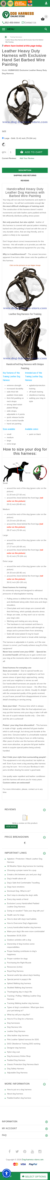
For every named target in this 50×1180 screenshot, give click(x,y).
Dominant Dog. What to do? (19, 891)
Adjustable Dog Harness (17, 1073)
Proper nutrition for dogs (17, 958)
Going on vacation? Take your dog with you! (25, 911)
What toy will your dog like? (18, 1014)
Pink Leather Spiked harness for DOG (23, 1039)
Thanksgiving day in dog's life (19, 992)
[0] (43, 20)
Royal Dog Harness (15, 971)
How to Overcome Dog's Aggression (22, 923)
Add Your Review (27, 158)
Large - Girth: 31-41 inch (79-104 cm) (20, 138)
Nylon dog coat (13, 1052)
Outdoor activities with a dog (19, 940)
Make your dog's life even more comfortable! (26, 931)
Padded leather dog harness (19, 1098)
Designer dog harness (16, 1048)
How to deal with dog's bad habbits (21, 919)
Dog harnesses (13, 1023)
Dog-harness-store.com (32, 1159)
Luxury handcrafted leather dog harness (24, 927)
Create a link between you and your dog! (24, 874)
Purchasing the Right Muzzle (19, 963)
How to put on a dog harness (19, 1089)
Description (25, 170)
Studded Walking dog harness (19, 987)
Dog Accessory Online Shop (19, 1056)
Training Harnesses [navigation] (16, 37)
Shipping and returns (25, 175)
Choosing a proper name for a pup (21, 870)
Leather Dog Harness (16, 1031)
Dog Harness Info (14, 1027)
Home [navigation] (5, 37)
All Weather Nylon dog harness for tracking (25, 866)
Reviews (25, 180)
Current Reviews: (9, 158)
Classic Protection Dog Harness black (23, 1064)
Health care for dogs (15, 915)
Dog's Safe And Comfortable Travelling (23, 883)
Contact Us (30, 22)
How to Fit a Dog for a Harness (20, 1019)
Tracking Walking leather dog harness (23, 1003)
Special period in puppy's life (19, 979)
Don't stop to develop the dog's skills (22, 895)
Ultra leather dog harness (18, 1035)
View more (11, 826)
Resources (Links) (14, 967)
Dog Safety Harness (15, 1068)
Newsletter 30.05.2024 (16, 936)
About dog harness (15, 1094)
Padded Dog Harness (16, 1060)
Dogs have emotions (15, 887)
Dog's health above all (16, 878)
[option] (25, 102)
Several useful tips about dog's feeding (23, 975)
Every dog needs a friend (17, 899)
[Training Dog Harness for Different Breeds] (25, 289)
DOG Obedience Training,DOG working (23, 1044)
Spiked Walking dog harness (19, 983)
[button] (45, 29)
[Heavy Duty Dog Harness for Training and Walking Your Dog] (25, 339)
